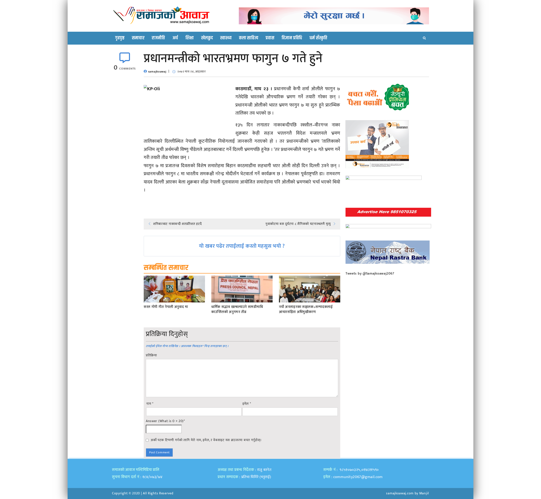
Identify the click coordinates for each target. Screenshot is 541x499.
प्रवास (270, 38)
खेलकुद (207, 38)
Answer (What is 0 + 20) (165, 421)
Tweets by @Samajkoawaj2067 (370, 273)
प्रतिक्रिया (151, 355)
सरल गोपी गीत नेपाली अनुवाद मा (166, 307)
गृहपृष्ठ (119, 38)
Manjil (424, 493)
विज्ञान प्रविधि (292, 38)
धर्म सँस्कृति (318, 38)
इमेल (246, 403)
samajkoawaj (157, 71)
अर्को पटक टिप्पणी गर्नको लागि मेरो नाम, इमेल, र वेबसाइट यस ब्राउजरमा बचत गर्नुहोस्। (206, 440)
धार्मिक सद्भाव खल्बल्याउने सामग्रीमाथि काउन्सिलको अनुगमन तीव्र (237, 310)
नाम (149, 403)
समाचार (138, 38)
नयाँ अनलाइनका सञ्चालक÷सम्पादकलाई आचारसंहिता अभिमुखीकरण (306, 310)
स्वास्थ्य (226, 38)
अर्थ (175, 38)
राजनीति (158, 38)
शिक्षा (190, 38)
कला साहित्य (248, 38)
